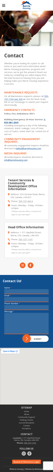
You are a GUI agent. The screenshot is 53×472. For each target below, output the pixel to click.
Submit (38, 338)
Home (26, 411)
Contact (26, 425)
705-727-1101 (25, 239)
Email (7, 295)
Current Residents (26, 422)
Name (8, 287)
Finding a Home (26, 420)
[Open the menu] (3, 5)
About (26, 414)
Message (9, 311)
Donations (26, 428)
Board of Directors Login (26, 461)
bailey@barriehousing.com (28, 148)
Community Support (26, 417)
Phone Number (12, 303)
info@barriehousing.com (16, 160)
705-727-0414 (25, 201)
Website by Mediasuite (34, 469)
